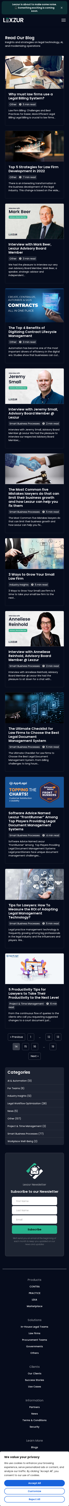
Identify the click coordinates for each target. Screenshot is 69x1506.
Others (34, 1353)
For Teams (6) (16, 1088)
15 (25, 1046)
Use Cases (34, 1386)
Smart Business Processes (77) (26, 1133)
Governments (34, 1346)
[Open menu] (59, 20)
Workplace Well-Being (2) (23, 1141)
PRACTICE (34, 1293)
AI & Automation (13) (20, 1080)
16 (34, 1046)
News (34, 1413)
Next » (35, 1056)
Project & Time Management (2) (27, 1126)
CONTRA (34, 1286)
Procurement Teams (34, 1340)
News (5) (13, 1111)
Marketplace (34, 1306)
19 (53, 1046)
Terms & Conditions (34, 1420)
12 (49, 1037)
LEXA (34, 1299)
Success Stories (34, 1380)
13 (58, 1037)
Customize (34, 1491)
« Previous (16, 1037)
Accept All (34, 1483)
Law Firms (34, 1333)
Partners (34, 1407)
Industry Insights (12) (19, 1096)
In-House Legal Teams (34, 1326)
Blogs (34, 1447)
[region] (34, 1479)
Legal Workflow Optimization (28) (27, 1103)
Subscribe (34, 1229)
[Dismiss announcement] (61, 8)
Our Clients (34, 1373)
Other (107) (14, 1118)
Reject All (34, 1499)
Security (34, 1426)
